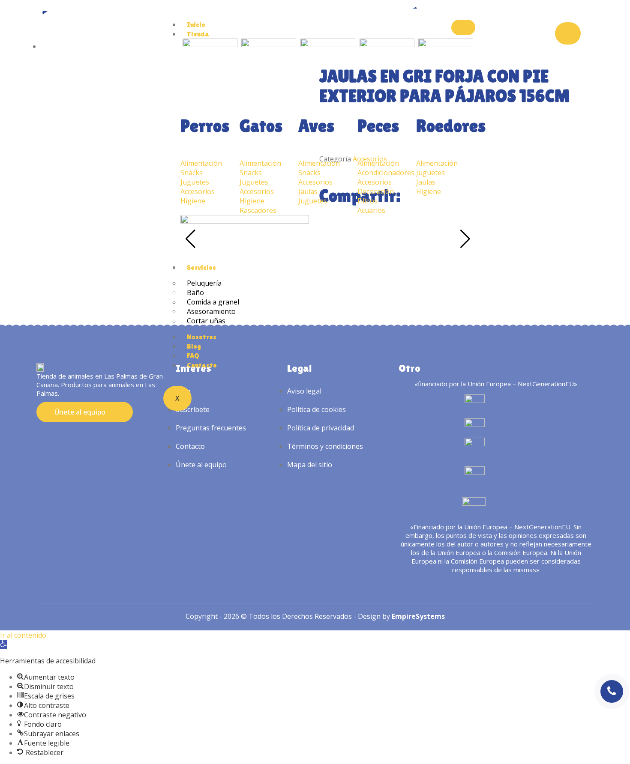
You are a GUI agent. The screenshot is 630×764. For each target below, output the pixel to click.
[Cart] (568, 33)
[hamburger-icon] (463, 27)
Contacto (202, 365)
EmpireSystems (418, 616)
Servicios (201, 267)
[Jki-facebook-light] (57, 438)
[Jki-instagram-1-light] (41, 438)
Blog (194, 346)
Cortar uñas (206, 320)
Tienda (198, 34)
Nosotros (201, 337)
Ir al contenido (23, 635)
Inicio (196, 25)
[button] (3, 644)
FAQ (193, 356)
